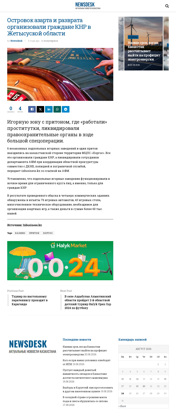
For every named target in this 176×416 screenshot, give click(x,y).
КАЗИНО (20, 233)
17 (123, 386)
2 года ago (34, 40)
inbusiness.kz (30, 171)
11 (130, 378)
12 (137, 378)
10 (123, 378)
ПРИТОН (34, 233)
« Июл (122, 406)
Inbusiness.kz (32, 225)
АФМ (65, 171)
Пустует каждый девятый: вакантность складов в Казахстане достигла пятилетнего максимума (85, 373)
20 (144, 386)
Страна (133, 37)
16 (165, 378)
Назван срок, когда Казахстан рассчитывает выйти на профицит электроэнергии (144, 51)
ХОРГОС (48, 233)
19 (137, 386)
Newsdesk (16, 40)
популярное (51, 40)
